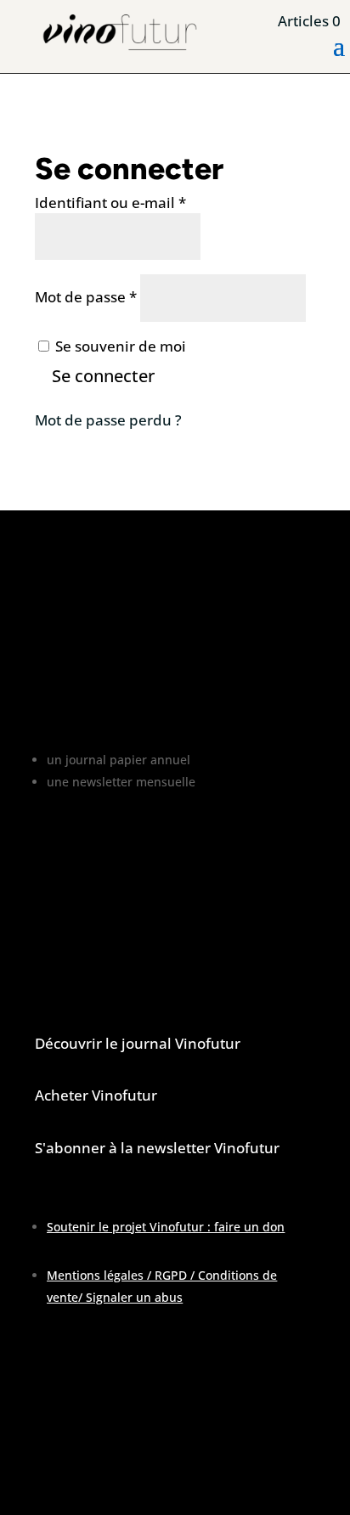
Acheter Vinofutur (96, 1095)
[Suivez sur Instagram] (82, 1469)
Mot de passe (86, 297)
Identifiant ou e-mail (110, 202)
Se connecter (103, 375)
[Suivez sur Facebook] (48, 1469)
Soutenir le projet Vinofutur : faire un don (166, 1227)
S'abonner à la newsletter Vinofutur (157, 1147)
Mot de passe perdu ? (108, 420)
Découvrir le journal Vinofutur (137, 1043)
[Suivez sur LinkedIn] (116, 1469)
